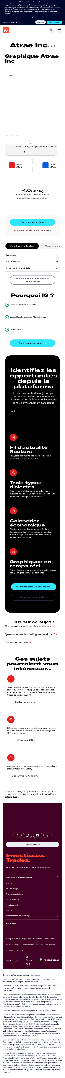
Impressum (26, 939)
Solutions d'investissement (19, 877)
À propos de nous (13, 939)
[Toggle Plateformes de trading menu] (57, 915)
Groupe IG (20, 951)
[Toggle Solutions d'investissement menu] (57, 877)
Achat (53, 164)
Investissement (12, 905)
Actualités (11, 923)
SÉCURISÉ (34, 230)
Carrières (9, 951)
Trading (9, 883)
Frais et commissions (14, 894)
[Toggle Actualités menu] (57, 923)
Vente (19, 164)
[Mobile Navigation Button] (59, 30)
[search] (51, 30)
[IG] (6, 30)
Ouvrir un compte (54, 22)
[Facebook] (17, 835)
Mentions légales (12, 945)
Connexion (40, 22)
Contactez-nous (17, 844)
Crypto (9, 910)
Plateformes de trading (17, 915)
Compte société (12, 899)
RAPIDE (20, 230)
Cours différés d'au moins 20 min (32, 198)
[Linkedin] (47, 835)
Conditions (37, 939)
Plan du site (49, 939)
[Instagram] (27, 835)
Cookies (39, 945)
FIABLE (47, 230)
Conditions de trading (22, 246)
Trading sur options (13, 889)
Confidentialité (28, 945)
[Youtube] (37, 835)
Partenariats (50, 945)
